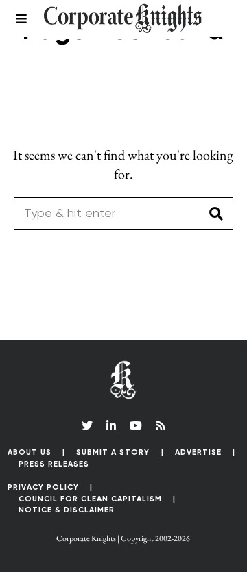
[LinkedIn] (111, 425)
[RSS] (160, 425)
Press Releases (54, 464)
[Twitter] (87, 425)
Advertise (198, 452)
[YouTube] (135, 425)
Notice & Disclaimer (67, 510)
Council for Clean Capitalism (90, 499)
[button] (216, 213)
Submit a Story (113, 452)
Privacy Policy (43, 487)
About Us (29, 452)
